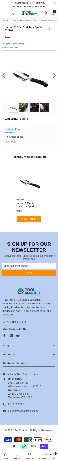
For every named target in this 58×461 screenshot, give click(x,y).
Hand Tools (17, 20)
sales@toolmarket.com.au (23, 411)
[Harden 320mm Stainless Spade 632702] (29, 181)
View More (10, 141)
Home (5, 20)
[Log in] (45, 13)
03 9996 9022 (16, 404)
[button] (3, 75)
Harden (20, 200)
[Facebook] (4, 335)
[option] (29, 5)
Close (55, 3)
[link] (16, 456)
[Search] (12, 13)
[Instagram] (11, 335)
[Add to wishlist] (50, 29)
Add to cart (29, 219)
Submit (29, 272)
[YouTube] (18, 335)
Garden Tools (31, 20)
